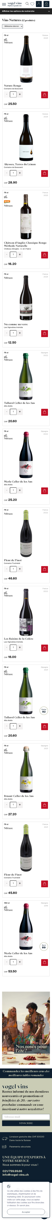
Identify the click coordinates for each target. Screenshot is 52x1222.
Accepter (26, 1212)
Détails (26, 70)
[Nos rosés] (26, 1028)
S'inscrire (26, 1123)
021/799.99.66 (12, 1171)
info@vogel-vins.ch (15, 1174)
